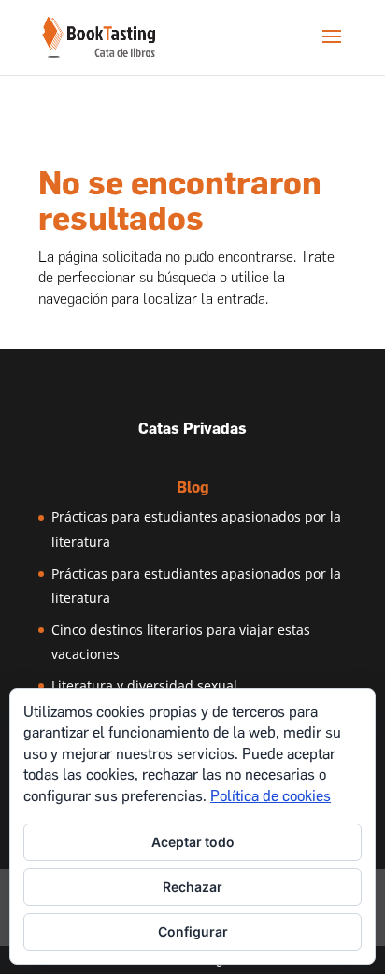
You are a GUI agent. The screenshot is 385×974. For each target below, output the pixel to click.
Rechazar (192, 887)
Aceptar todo (193, 842)
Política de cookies (270, 796)
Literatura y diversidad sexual (144, 686)
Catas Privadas (192, 428)
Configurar (193, 931)
